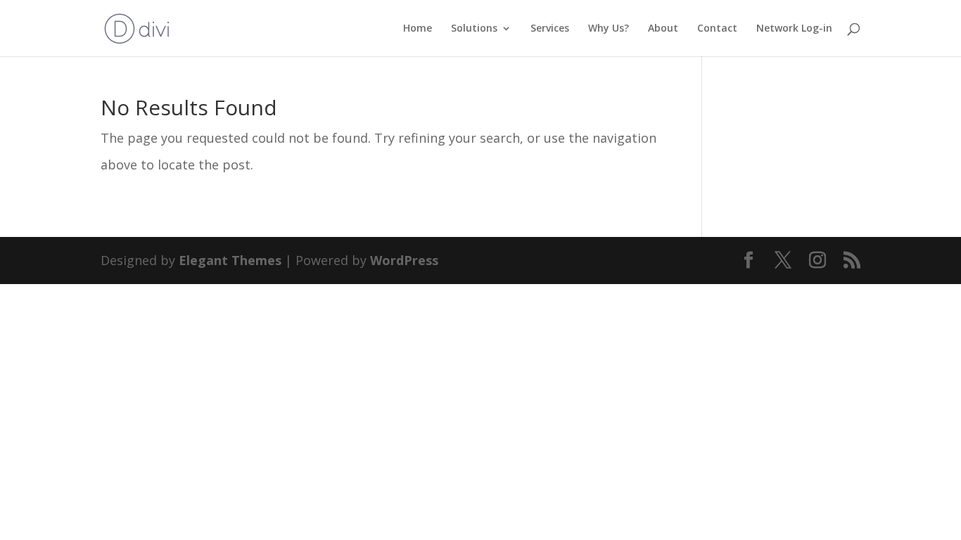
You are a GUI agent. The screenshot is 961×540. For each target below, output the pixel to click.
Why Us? (608, 28)
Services (549, 28)
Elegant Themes (230, 260)
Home (417, 28)
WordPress (404, 260)
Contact (717, 28)
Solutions (474, 28)
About (663, 28)
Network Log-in (794, 28)
